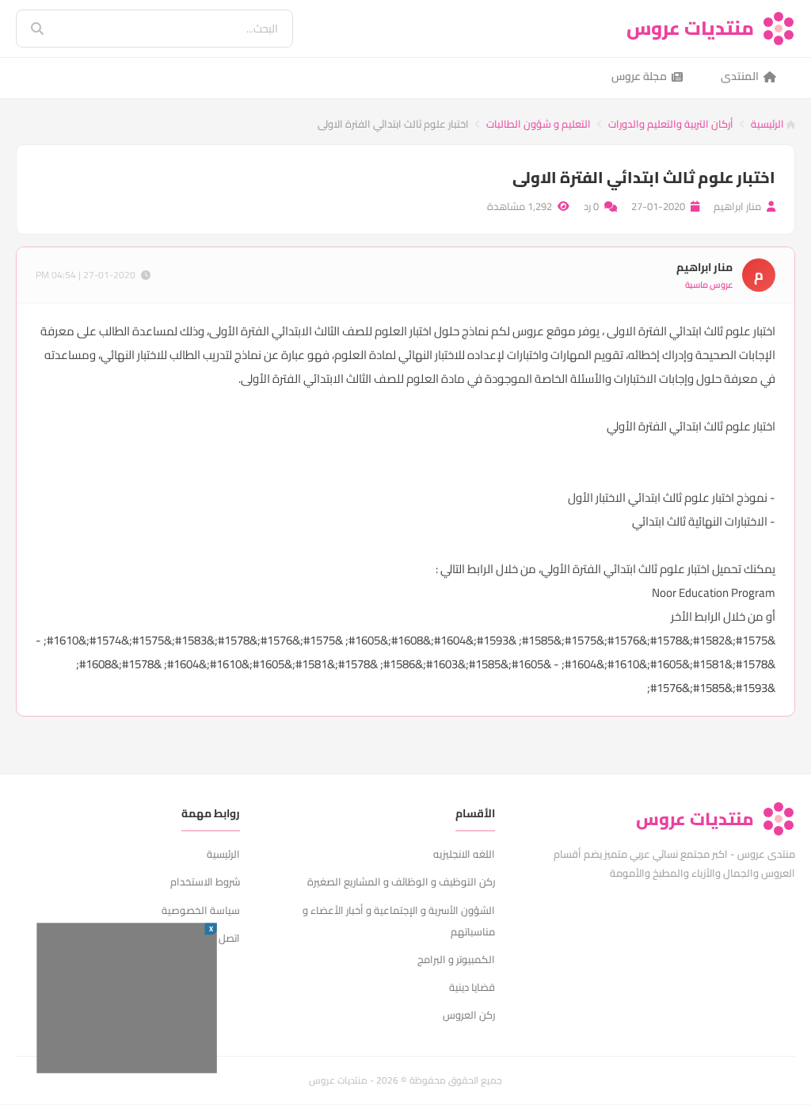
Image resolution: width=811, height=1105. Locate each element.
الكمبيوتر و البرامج (456, 959)
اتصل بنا (224, 937)
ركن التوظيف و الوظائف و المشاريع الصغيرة (401, 881)
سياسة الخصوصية (201, 910)
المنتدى (740, 76)
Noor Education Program (713, 592)
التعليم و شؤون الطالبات (538, 123)
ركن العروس (469, 1014)
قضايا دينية (472, 986)
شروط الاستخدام (205, 881)
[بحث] (26, 28)
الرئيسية (768, 123)
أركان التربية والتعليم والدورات (670, 123)
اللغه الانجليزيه (464, 853)
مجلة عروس (639, 76)
